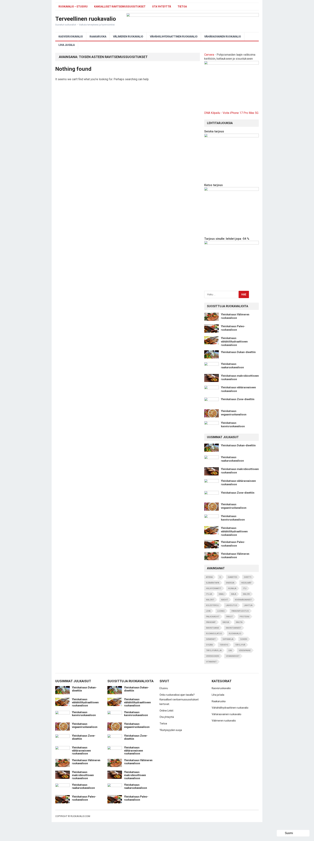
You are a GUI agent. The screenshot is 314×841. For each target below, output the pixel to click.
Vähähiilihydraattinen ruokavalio (174, 36)
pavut (229, 616)
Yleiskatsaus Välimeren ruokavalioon (86, 762)
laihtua (248, 605)
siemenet (211, 639)
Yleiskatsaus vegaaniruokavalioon (84, 725)
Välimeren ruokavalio (128, 36)
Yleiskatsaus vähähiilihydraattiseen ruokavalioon (234, 341)
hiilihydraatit (213, 588)
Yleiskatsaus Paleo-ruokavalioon (84, 798)
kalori (246, 594)
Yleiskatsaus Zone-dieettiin (237, 399)
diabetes (232, 577)
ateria (209, 577)
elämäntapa (212, 583)
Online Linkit (166, 710)
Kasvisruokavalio (71, 36)
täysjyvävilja (214, 650)
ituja (209, 594)
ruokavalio (235, 633)
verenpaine (245, 650)
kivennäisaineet (243, 600)
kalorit (210, 600)
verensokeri (212, 656)
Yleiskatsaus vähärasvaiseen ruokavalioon (81, 750)
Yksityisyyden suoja (171, 730)
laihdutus (231, 605)
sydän (209, 645)
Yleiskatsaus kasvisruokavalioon (84, 714)
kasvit (224, 600)
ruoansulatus (214, 633)
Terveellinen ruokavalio (85, 19)
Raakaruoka (98, 36)
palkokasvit (212, 616)
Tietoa (182, 6)
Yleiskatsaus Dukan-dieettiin (238, 352)
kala (233, 594)
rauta (239, 622)
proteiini (244, 616)
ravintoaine (212, 628)
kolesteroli (212, 605)
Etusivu (164, 688)
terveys (224, 645)
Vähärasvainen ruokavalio (222, 36)
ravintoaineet (233, 628)
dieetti (247, 577)
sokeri (243, 639)
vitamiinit (211, 662)
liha (208, 611)
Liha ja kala (67, 44)
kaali (221, 594)
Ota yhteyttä (161, 6)
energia (230, 583)
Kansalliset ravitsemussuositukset (120, 6)
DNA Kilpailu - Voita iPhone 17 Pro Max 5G (231, 113)
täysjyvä (240, 645)
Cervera (209, 54)
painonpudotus (240, 611)
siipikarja (228, 639)
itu (244, 588)
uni (230, 650)
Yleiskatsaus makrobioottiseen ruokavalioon (83, 775)
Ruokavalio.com (80, 816)
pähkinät (211, 622)
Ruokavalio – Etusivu (73, 6)
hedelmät (246, 583)
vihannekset (232, 656)
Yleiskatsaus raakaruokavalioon (83, 786)
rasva (226, 622)
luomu (221, 611)
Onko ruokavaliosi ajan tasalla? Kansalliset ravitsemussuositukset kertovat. (179, 699)
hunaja (232, 588)
